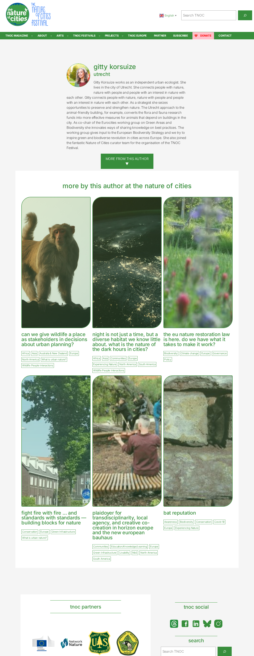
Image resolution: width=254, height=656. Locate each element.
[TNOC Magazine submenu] (32, 36)
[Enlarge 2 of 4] (78, 643)
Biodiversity (171, 353)
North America (30, 359)
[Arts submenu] (68, 36)
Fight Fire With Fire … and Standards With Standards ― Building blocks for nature (53, 517)
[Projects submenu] (122, 36)
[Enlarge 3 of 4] (106, 636)
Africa (25, 353)
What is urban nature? (54, 359)
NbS (134, 552)
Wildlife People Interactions (37, 365)
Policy (167, 359)
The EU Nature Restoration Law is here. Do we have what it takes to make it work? (196, 339)
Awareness (170, 521)
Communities (118, 358)
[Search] (245, 15)
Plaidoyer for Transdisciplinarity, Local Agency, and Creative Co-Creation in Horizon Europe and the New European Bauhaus (122, 525)
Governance (220, 353)
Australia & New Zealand (53, 353)
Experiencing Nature (104, 364)
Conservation (29, 531)
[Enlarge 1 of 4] (50, 640)
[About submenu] (51, 36)
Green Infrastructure (63, 531)
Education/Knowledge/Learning (129, 546)
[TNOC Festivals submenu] (99, 36)
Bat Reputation (179, 512)
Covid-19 (219, 521)
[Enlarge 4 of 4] (134, 636)
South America (147, 364)
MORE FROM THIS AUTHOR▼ (127, 161)
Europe (74, 353)
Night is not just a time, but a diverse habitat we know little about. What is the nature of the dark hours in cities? (126, 342)
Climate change (189, 353)
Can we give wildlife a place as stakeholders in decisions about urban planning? (54, 339)
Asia (34, 353)
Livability (124, 552)
